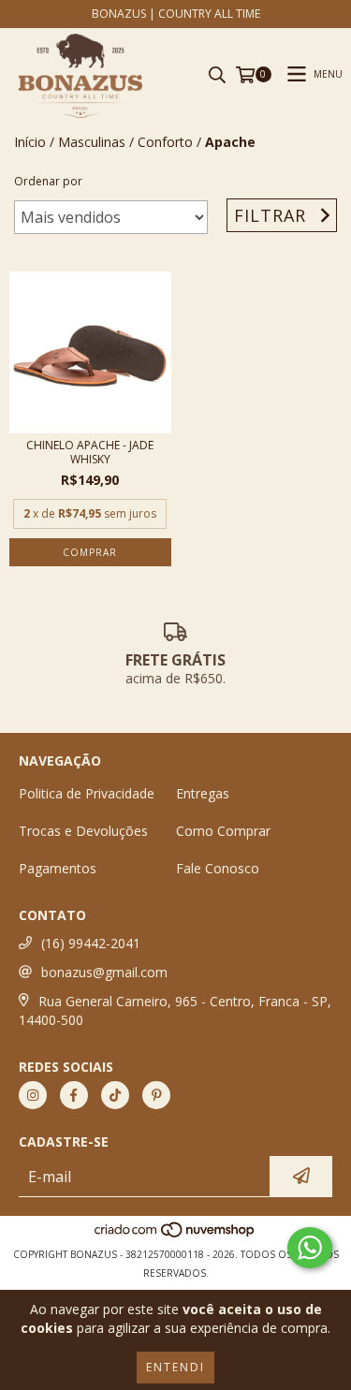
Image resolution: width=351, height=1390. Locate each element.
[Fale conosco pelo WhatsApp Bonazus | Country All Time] (309, 1247)
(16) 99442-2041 (90, 943)
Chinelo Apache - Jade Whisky (90, 452)
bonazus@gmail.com (104, 972)
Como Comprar (223, 831)
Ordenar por (48, 181)
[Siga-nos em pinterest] (156, 1095)
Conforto (165, 142)
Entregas (202, 793)
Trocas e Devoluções (83, 831)
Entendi (175, 1367)
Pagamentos (57, 868)
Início (30, 142)
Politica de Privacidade (86, 793)
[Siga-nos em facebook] (74, 1095)
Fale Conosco (217, 868)
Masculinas (91, 142)
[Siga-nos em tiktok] (115, 1095)
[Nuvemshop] (175, 1235)
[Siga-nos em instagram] (33, 1095)
